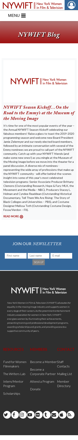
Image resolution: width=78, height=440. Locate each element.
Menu (14, 15)
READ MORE (11, 216)
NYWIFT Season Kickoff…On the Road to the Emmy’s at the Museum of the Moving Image (38, 113)
